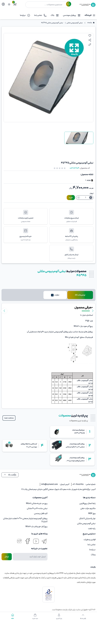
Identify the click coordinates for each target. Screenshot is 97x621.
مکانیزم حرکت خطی (87, 508)
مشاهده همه (9, 418)
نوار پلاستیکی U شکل (87, 518)
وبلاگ (93, 554)
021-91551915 (78, 484)
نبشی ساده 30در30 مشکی (37, 508)
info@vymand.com (49, 484)
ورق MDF (91, 513)
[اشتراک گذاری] (89, 40)
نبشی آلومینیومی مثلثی (86, 523)
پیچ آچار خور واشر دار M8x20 (36, 526)
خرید (71, 197)
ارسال (7, 556)
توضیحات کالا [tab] (80, 294)
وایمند (64, 609)
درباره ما (92, 549)
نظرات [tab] (55, 294)
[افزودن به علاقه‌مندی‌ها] (89, 35)
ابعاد (91, 193)
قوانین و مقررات (89, 539)
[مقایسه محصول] (89, 44)
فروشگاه (88, 15)
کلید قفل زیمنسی (40, 513)
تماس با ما (91, 544)
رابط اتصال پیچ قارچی (87, 503)
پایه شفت (91, 528)
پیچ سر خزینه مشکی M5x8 (36, 503)
